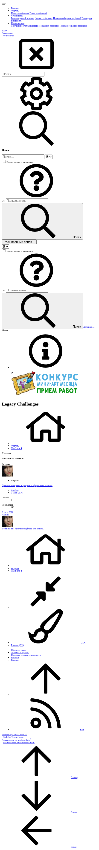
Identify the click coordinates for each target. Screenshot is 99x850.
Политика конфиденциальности (26, 655)
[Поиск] (36, 110)
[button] (4, 4)
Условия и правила (20, 652)
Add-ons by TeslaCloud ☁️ (14, 734)
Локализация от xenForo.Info (16, 740)
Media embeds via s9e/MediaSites (19, 742)
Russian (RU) (17, 645)
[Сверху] (45, 695)
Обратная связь (18, 650)
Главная (15, 660)
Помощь (15, 657)
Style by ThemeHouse (13, 737)
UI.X (82, 642)
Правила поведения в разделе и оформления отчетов (27, 485)
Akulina (14, 490)
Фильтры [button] (6, 453)
